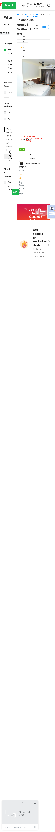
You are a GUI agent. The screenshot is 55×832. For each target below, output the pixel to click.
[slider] (5, 30)
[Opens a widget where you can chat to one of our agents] (20, 815)
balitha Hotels (35, 15)
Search (9, 5)
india (19, 14)
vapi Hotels (26, 15)
